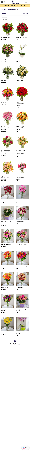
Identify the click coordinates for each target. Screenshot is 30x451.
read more (25, 13)
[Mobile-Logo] (15, 2)
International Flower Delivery (8, 9)
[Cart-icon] (28, 2)
